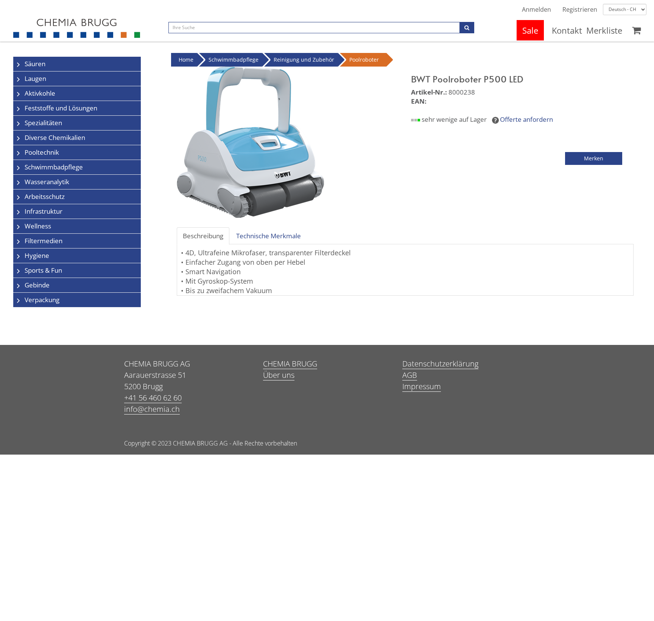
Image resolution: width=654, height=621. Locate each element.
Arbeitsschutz (45, 196)
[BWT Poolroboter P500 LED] (250, 141)
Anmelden (536, 9)
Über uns (278, 375)
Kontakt (567, 30)
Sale (530, 30)
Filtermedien (43, 240)
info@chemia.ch (152, 409)
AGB (409, 375)
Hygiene (37, 255)
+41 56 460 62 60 (153, 398)
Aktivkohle (40, 93)
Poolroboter (364, 59)
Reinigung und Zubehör (304, 59)
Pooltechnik (42, 152)
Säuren (35, 63)
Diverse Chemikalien (55, 137)
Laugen (35, 78)
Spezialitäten (43, 122)
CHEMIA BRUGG (290, 364)
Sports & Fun (43, 270)
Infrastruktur (43, 211)
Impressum (421, 386)
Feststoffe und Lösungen (61, 108)
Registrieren (579, 9)
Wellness (38, 226)
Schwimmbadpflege (54, 167)
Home (186, 59)
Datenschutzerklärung (440, 364)
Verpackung (42, 299)
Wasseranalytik (47, 181)
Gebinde (37, 285)
